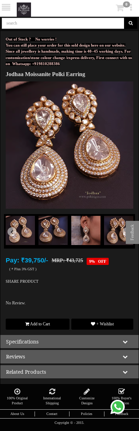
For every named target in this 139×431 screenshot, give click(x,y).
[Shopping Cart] (109, 9)
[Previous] (15, 241)
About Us (17, 414)
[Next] (123, 241)
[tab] (110, 8)
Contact (51, 414)
